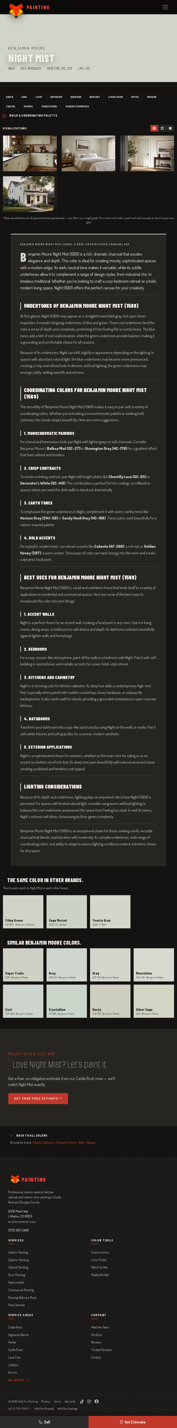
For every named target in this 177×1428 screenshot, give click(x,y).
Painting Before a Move (22, 1298)
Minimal (28, 106)
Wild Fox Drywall (44, 1408)
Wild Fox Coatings (67, 1408)
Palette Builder (100, 1275)
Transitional (49, 106)
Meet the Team (100, 1327)
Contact (96, 1357)
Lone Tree (14, 1357)
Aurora (12, 1372)
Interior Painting (18, 1252)
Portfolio (96, 1335)
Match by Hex (99, 1267)
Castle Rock (15, 1327)
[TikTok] (82, 1401)
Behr (82, 1142)
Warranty (70, 1401)
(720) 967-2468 (18, 1230)
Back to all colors (31, 1135)
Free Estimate (16, 1305)
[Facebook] (96, 1401)
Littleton (13, 1365)
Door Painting (16, 1275)
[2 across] (162, 128)
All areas (16, 1380)
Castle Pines (15, 1350)
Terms (57, 1401)
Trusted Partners (101, 1350)
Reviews (96, 1342)
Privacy (45, 1401)
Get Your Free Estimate (36, 1098)
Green (9, 96)
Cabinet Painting (18, 1267)
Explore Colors (100, 1252)
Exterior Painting (18, 1260)
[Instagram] (89, 1401)
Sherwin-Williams (43, 1142)
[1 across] (170, 128)
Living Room (115, 96)
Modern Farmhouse (77, 106)
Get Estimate (135, 1422)
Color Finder (99, 1260)
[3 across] (154, 128)
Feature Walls (16, 1282)
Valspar (91, 1142)
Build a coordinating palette (33, 115)
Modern (151, 96)
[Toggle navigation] (165, 7)
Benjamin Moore (66, 1142)
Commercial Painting (21, 1290)
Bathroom (56, 96)
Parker (12, 1342)
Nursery (95, 96)
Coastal (11, 106)
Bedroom (76, 96)
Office (135, 96)
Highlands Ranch (18, 1335)
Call (47, 1422)
